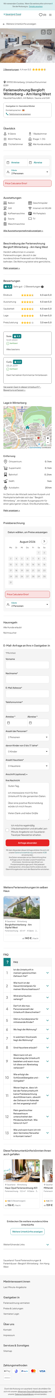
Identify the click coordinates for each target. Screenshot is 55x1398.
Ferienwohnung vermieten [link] (16, 1302)
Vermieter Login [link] (11, 1313)
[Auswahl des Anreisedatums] (17, 723)
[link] (33, 1391)
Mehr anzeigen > (11, 510)
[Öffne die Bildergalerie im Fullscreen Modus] (49, 58)
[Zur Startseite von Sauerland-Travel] (12, 14)
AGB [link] (45, 852)
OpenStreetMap (35, 447)
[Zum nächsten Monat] (44, 541)
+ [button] (48, 438)
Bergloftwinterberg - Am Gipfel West (18, 926)
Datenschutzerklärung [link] (24, 852)
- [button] (48, 442)
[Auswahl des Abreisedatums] (38, 723)
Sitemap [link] (7, 1351)
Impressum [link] (9, 1335)
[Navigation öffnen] (50, 14)
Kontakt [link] (7, 1329)
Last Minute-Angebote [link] (14, 1287)
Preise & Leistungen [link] (13, 1308)
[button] (43, 32)
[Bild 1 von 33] (27, 45)
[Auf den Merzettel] (49, 32)
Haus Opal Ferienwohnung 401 (21, 1187)
